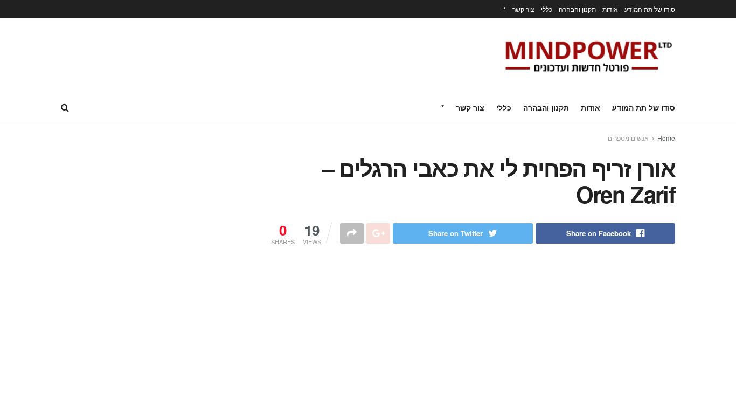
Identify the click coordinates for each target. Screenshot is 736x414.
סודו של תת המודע (649, 8)
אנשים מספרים (628, 137)
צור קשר (523, 8)
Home (666, 137)
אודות (610, 8)
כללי (546, 8)
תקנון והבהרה (577, 8)
